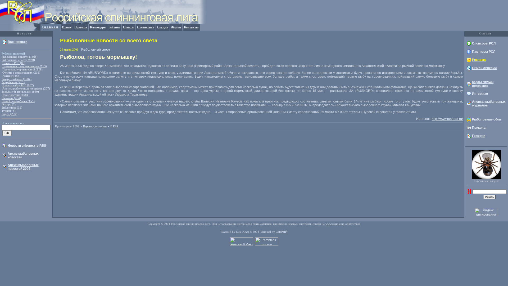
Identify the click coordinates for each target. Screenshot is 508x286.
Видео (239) (9, 113)
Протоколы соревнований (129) (22, 69)
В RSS (114, 126)
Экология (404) (11, 98)
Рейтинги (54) (11, 75)
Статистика (145, 27)
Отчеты (128, 27)
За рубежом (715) (13, 82)
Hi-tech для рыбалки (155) (18, 101)
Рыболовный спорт (95, 49)
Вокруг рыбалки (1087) (16, 79)
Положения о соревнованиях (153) (24, 66)
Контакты (191, 27)
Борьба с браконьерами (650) (20, 91)
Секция (162, 27)
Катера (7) (9, 104)
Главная (50, 27)
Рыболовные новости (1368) (20, 56)
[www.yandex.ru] (469, 193)
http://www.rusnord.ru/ (447, 119)
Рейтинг (114, 27)
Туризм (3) (8, 110)
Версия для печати (95, 126)
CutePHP (281, 231)
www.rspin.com (334, 223)
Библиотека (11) (12, 107)
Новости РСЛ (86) (13, 63)
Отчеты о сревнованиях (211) (21, 72)
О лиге (66, 27)
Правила (80, 27)
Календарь (98, 27)
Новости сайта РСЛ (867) (18, 85)
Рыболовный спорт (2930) (18, 59)
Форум (176, 27)
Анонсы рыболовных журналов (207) (26, 88)
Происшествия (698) (15, 94)
